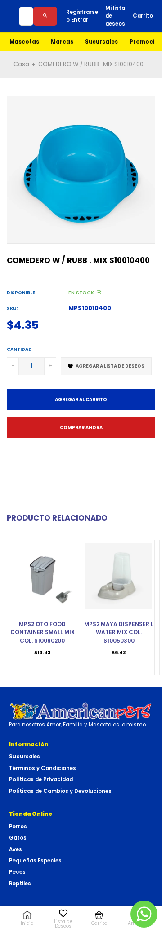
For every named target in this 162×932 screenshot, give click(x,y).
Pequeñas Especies (35, 860)
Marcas (62, 41)
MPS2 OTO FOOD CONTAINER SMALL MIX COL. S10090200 (42, 632)
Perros (18, 826)
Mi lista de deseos (115, 15)
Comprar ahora (81, 427)
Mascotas (24, 41)
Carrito (143, 15)
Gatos (18, 837)
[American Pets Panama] (81, 711)
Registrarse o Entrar (82, 16)
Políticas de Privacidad (41, 779)
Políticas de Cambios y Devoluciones (60, 791)
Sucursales (101, 41)
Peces (17, 871)
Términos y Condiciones (42, 768)
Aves (15, 849)
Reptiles (20, 883)
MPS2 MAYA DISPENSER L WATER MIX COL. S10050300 (118, 632)
